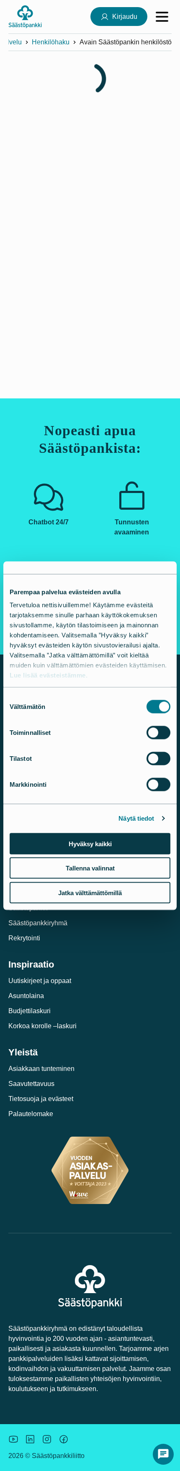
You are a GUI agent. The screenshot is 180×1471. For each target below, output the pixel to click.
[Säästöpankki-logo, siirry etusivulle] (25, 16)
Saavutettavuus (31, 1083)
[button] (163, 1454)
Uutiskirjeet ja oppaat (39, 980)
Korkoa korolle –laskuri (42, 1025)
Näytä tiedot (136, 818)
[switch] (158, 732)
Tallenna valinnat (90, 868)
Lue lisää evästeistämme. (48, 675)
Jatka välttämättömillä (90, 892)
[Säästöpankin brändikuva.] (13, 1439)
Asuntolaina (26, 995)
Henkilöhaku (50, 42)
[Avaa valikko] (162, 16)
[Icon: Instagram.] (47, 1439)
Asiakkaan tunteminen (41, 1068)
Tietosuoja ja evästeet (40, 1098)
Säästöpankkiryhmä (37, 923)
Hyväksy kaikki (90, 843)
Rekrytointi (24, 938)
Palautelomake (30, 1113)
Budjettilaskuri (29, 1010)
